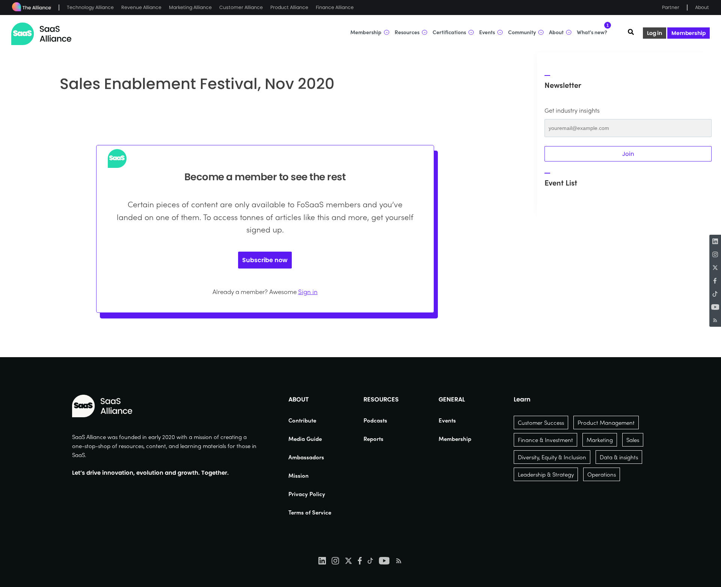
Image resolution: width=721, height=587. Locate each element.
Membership (688, 33)
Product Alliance (289, 7)
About (702, 7)
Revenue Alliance (141, 7)
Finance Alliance (335, 7)
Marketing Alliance (190, 7)
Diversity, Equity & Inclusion (552, 457)
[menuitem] (309, 420)
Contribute (302, 420)
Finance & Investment (545, 440)
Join (628, 154)
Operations (601, 474)
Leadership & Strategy (546, 474)
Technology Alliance (90, 7)
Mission (298, 475)
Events (447, 420)
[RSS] (715, 320)
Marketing (600, 440)
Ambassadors (306, 457)
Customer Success (541, 422)
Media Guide (305, 439)
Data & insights (619, 457)
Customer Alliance (241, 7)
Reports (373, 439)
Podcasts (375, 420)
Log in (654, 33)
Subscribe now (265, 260)
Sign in (308, 291)
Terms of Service (309, 512)
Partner (670, 7)
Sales (632, 440)
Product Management (606, 422)
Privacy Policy (306, 494)
